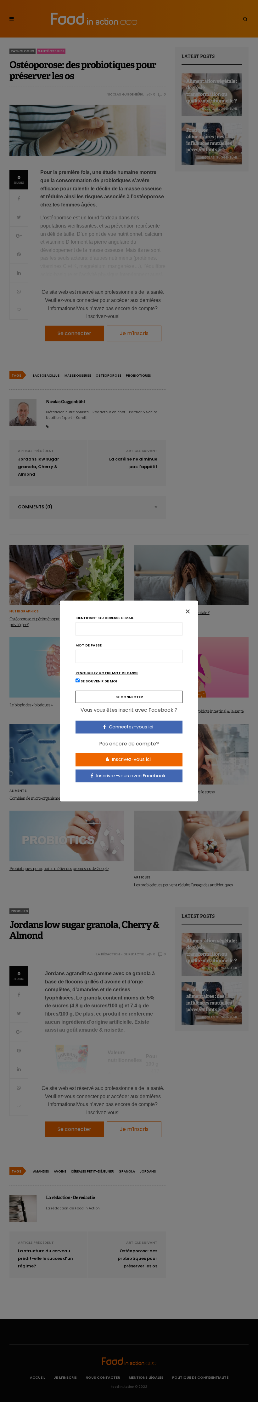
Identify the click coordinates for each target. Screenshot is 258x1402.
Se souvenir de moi (98, 681)
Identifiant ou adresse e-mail (104, 618)
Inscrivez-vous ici (131, 759)
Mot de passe (89, 645)
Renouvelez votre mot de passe (107, 673)
